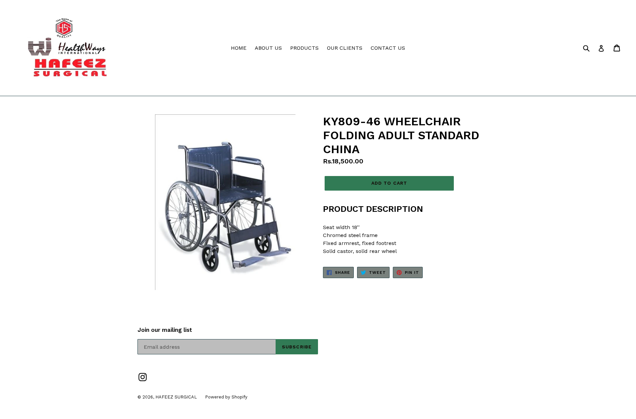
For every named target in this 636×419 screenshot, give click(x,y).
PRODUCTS (304, 48)
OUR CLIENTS (344, 48)
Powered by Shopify (226, 396)
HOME (238, 48)
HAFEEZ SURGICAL (176, 396)
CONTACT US (388, 48)
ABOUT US (268, 48)
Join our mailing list (164, 330)
